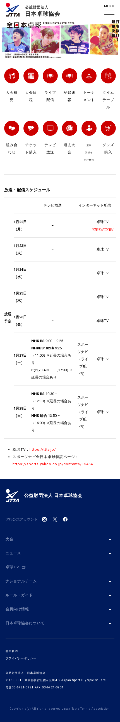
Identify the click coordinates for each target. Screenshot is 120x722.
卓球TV (12, 567)
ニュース (13, 553)
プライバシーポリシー (21, 658)
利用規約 (12, 651)
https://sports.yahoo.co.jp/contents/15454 (53, 464)
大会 (9, 539)
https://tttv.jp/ (43, 449)
